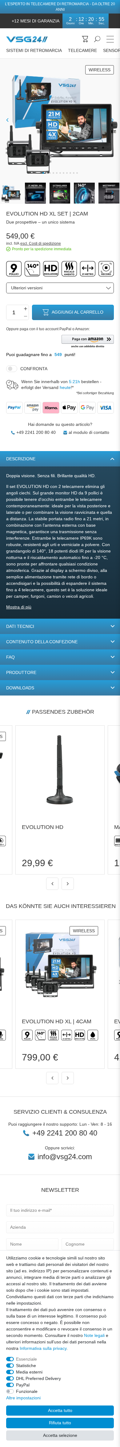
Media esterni (29, 1372)
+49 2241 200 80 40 (36, 432)
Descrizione (20, 458)
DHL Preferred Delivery (38, 1378)
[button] (88, 342)
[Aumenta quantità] (25, 308)
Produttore (21, 672)
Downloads (20, 687)
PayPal (23, 1384)
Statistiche (26, 1365)
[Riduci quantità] (25, 316)
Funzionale (27, 1391)
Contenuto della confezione (42, 641)
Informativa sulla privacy (43, 1348)
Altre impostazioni (23, 1397)
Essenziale (26, 1359)
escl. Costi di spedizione (40, 243)
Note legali (94, 1335)
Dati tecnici (20, 626)
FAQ (10, 657)
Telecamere (82, 50)
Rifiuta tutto (60, 1422)
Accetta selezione (60, 1435)
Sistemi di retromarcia (34, 50)
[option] (60, 799)
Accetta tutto (60, 1410)
